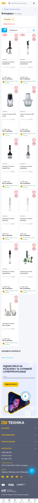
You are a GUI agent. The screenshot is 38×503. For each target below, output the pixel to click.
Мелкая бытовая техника (12, 9)
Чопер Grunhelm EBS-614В (9, 115)
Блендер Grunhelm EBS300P (26, 219)
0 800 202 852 (6, 452)
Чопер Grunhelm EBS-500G (27, 115)
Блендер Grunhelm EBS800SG (26, 167)
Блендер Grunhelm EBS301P (8, 219)
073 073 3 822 (6, 455)
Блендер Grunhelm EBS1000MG (8, 272)
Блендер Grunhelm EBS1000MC (26, 63)
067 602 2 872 (6, 459)
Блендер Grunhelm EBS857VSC (8, 167)
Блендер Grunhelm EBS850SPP (8, 63)
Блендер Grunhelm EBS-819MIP (26, 272)
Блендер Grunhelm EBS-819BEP (8, 324)
